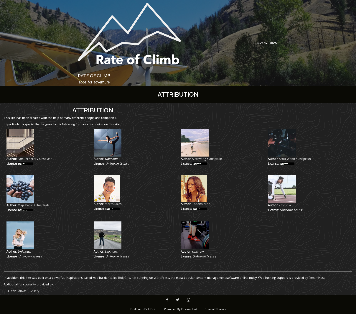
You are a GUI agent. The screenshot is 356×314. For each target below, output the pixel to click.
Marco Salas (113, 204)
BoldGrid (124, 278)
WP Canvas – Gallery (25, 291)
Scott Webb (287, 159)
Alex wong (199, 159)
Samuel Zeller (27, 159)
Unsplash (45, 159)
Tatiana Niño (201, 204)
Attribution (178, 94)
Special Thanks (215, 309)
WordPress (161, 278)
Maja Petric (25, 205)
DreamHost (317, 278)
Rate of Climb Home (266, 43)
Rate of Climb (94, 75)
